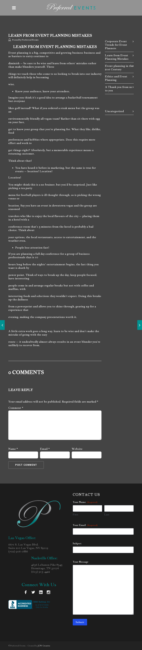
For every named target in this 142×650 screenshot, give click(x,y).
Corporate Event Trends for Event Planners (116, 44)
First (75, 514)
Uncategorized (114, 111)
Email (45, 449)
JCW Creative (44, 645)
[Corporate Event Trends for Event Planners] (139, 325)
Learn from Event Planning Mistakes (50, 35)
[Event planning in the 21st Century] (2, 325)
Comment (15, 408)
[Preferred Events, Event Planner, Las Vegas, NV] (30, 604)
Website (77, 449)
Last (106, 514)
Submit (80, 622)
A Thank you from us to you (118, 88)
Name (13, 449)
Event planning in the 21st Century (119, 67)
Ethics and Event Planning (116, 78)
